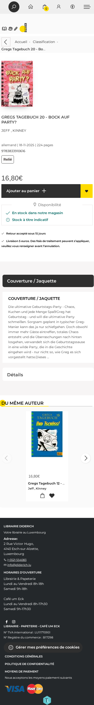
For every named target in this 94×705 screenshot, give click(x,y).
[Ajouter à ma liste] (87, 191)
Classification (44, 42)
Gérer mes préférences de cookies (47, 647)
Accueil (21, 42)
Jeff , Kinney (13, 130)
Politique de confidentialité (29, 664)
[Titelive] (47, 700)
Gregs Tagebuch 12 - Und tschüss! (56, 483)
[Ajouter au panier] (42, 496)
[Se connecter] (58, 7)
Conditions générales (24, 656)
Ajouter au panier (22, 191)
